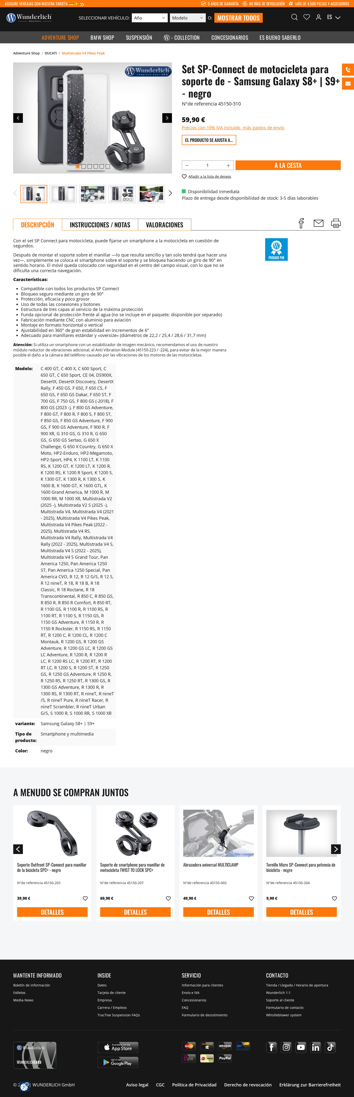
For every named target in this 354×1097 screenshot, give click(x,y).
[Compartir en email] (318, 223)
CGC (160, 1085)
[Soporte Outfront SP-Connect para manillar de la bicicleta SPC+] (52, 833)
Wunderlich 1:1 (278, 992)
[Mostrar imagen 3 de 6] (89, 166)
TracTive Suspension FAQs (119, 1015)
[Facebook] (271, 1047)
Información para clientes (202, 985)
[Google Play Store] (118, 1062)
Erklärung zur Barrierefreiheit (310, 1085)
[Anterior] (18, 118)
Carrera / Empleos (112, 1007)
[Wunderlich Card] (34, 1055)
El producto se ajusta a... (209, 140)
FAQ (185, 1007)
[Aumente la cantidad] (228, 165)
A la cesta (288, 165)
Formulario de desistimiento (204, 1015)
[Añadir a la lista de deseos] (85, 898)
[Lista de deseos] (307, 17)
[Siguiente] (167, 118)
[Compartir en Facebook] (301, 223)
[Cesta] (346, 17)
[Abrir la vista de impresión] (336, 223)
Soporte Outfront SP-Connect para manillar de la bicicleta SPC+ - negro (51, 867)
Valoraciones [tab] (164, 224)
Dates (102, 985)
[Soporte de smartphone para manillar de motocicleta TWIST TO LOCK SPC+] (135, 833)
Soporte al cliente (280, 1000)
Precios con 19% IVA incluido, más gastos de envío (233, 128)
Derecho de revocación (248, 1085)
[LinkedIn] (315, 1047)
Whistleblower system (284, 1015)
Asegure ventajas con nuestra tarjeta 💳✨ (41, 4)
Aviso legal (137, 1085)
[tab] (37, 224)
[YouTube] (300, 1047)
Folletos (19, 992)
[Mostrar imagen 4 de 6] (95, 166)
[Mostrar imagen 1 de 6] (77, 166)
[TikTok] (330, 1047)
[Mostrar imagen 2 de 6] (83, 166)
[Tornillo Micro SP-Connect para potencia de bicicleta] (301, 833)
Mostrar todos (238, 17)
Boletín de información (31, 985)
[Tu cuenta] (318, 17)
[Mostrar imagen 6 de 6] (107, 166)
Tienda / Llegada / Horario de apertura (297, 985)
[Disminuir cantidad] (187, 165)
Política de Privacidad (194, 1085)
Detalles (52, 912)
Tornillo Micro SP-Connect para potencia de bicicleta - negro (300, 867)
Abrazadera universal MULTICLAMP (210, 865)
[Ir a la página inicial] (29, 17)
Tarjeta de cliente (112, 992)
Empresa (105, 1000)
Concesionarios (194, 1000)
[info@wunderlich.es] (348, 84)
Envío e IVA (190, 992)
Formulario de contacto (284, 1007)
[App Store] (118, 1047)
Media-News (23, 1000)
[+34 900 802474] (348, 70)
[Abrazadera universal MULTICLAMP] (218, 833)
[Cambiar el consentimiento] (24, 1086)
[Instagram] (286, 1047)
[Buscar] (294, 17)
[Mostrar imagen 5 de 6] (101, 166)
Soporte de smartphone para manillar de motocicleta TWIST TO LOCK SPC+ (132, 867)
